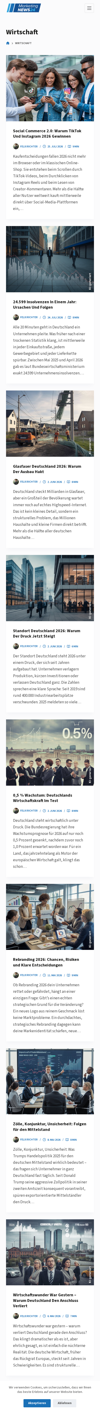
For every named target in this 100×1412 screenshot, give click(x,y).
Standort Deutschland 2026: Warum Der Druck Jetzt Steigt (46, 633)
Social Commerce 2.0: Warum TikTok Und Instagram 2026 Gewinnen (47, 133)
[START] (8, 43)
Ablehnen (65, 1403)
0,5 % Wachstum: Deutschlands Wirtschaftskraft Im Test (42, 798)
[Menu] (89, 8)
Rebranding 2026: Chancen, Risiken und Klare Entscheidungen (46, 962)
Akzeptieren (37, 1403)
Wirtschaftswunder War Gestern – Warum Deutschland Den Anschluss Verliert (45, 1300)
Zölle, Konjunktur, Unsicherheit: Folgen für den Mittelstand (49, 1126)
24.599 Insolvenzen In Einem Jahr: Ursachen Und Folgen (45, 304)
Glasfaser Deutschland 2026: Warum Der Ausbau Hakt (47, 469)
